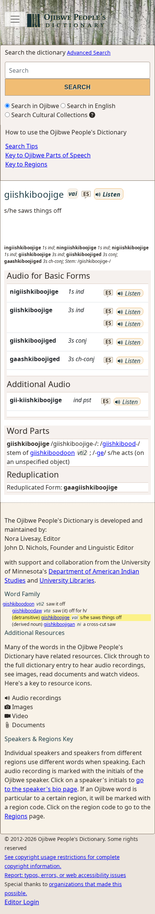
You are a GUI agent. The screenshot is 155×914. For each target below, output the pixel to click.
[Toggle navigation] (15, 19)
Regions (16, 816)
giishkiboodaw (27, 610)
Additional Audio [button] (38, 383)
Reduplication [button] (33, 474)
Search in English (90, 106)
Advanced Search (89, 52)
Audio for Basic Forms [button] (48, 275)
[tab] (77, 276)
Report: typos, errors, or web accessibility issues (65, 875)
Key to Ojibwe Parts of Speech (48, 155)
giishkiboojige (55, 617)
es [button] (86, 194)
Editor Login (22, 902)
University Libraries (67, 580)
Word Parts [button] (28, 430)
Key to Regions (26, 164)
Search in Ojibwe (34, 106)
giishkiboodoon (52, 453)
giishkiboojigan (59, 624)
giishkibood (119, 443)
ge (100, 453)
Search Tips (21, 146)
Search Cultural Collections (49, 115)
